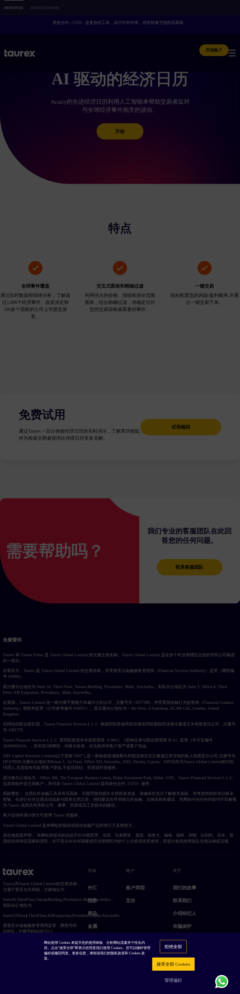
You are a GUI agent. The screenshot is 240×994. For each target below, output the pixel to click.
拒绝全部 (173, 946)
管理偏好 (173, 980)
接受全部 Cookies (173, 964)
